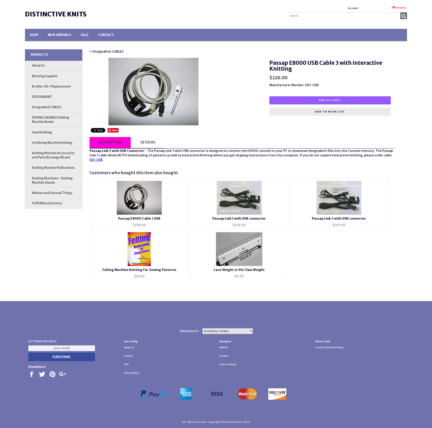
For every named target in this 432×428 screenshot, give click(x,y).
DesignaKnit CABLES (46, 107)
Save (115, 130)
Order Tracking (227, 364)
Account (353, 8)
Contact (106, 35)
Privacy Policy (131, 373)
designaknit (317, 151)
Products (39, 55)
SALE (85, 35)
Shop (34, 35)
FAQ (126, 364)
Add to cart (330, 100)
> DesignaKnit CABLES (107, 52)
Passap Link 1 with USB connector (239, 218)
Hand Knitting (42, 132)
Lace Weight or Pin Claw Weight (239, 270)
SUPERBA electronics (47, 203)
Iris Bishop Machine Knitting (52, 143)
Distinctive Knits (55, 14)
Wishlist (223, 347)
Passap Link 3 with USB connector (339, 218)
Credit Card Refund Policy (329, 347)
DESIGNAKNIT (42, 97)
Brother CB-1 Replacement (51, 86)
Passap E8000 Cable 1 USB (139, 218)
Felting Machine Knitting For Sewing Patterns (139, 270)
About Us (38, 66)
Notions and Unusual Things (52, 193)
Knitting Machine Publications (53, 168)
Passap (159, 151)
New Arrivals (59, 35)
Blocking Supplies (45, 76)
